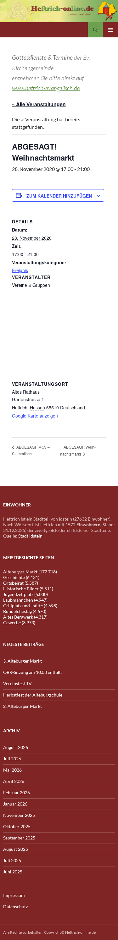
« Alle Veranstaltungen (39, 104)
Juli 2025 (12, 860)
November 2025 (19, 815)
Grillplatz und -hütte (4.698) (30, 605)
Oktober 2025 (17, 826)
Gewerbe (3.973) (19, 622)
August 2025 (15, 849)
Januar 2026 (15, 803)
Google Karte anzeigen (35, 416)
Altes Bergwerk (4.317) (25, 617)
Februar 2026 (16, 792)
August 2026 (15, 747)
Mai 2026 (12, 770)
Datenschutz (15, 906)
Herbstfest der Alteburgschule (32, 694)
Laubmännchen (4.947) (25, 600)
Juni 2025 (12, 871)
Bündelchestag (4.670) (24, 611)
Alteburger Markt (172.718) (30, 571)
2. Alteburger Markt (22, 706)
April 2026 (13, 781)
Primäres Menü (110, 29)
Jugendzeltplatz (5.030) (25, 594)
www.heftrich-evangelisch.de (46, 88)
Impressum (14, 895)
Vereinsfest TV (17, 683)
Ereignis (20, 270)
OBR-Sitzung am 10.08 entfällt (32, 672)
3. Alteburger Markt (22, 661)
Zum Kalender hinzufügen (59, 196)
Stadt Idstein (30, 535)
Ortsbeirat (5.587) (20, 583)
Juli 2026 (12, 758)
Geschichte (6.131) (21, 577)
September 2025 (19, 837)
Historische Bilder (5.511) (28, 588)
